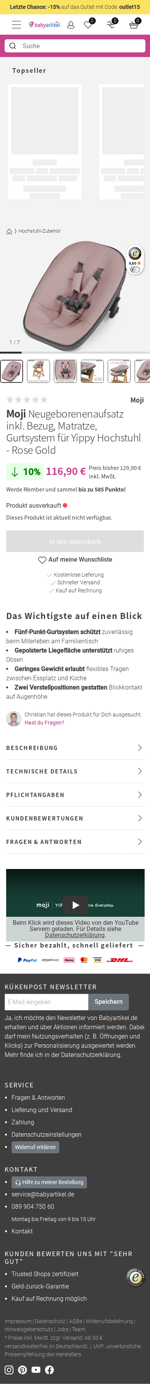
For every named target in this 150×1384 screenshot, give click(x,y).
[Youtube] (38, 1369)
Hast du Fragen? (44, 723)
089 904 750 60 (33, 1206)
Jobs (62, 1329)
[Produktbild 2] (38, 371)
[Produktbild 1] (11, 371)
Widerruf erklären (35, 1147)
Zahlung (23, 1122)
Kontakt (22, 1231)
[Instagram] (11, 1369)
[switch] (135, 269)
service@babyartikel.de (43, 1194)
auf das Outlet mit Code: (75, 7)
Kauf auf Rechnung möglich (49, 1298)
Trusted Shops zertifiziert (45, 1274)
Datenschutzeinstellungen (47, 1134)
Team (78, 1329)
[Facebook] (51, 1369)
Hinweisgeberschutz (29, 1329)
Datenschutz (50, 1321)
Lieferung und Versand (42, 1110)
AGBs (75, 1321)
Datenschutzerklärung (75, 935)
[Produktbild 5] (119, 371)
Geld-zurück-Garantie (40, 1286)
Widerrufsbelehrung (109, 1321)
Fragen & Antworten (38, 1097)
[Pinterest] (25, 1369)
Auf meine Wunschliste (80, 559)
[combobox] (75, 45)
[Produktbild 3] (65, 371)
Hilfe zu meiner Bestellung (52, 1182)
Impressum (18, 1321)
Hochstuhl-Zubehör (39, 231)
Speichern (109, 1001)
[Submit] (14, 45)
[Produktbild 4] (92, 371)
